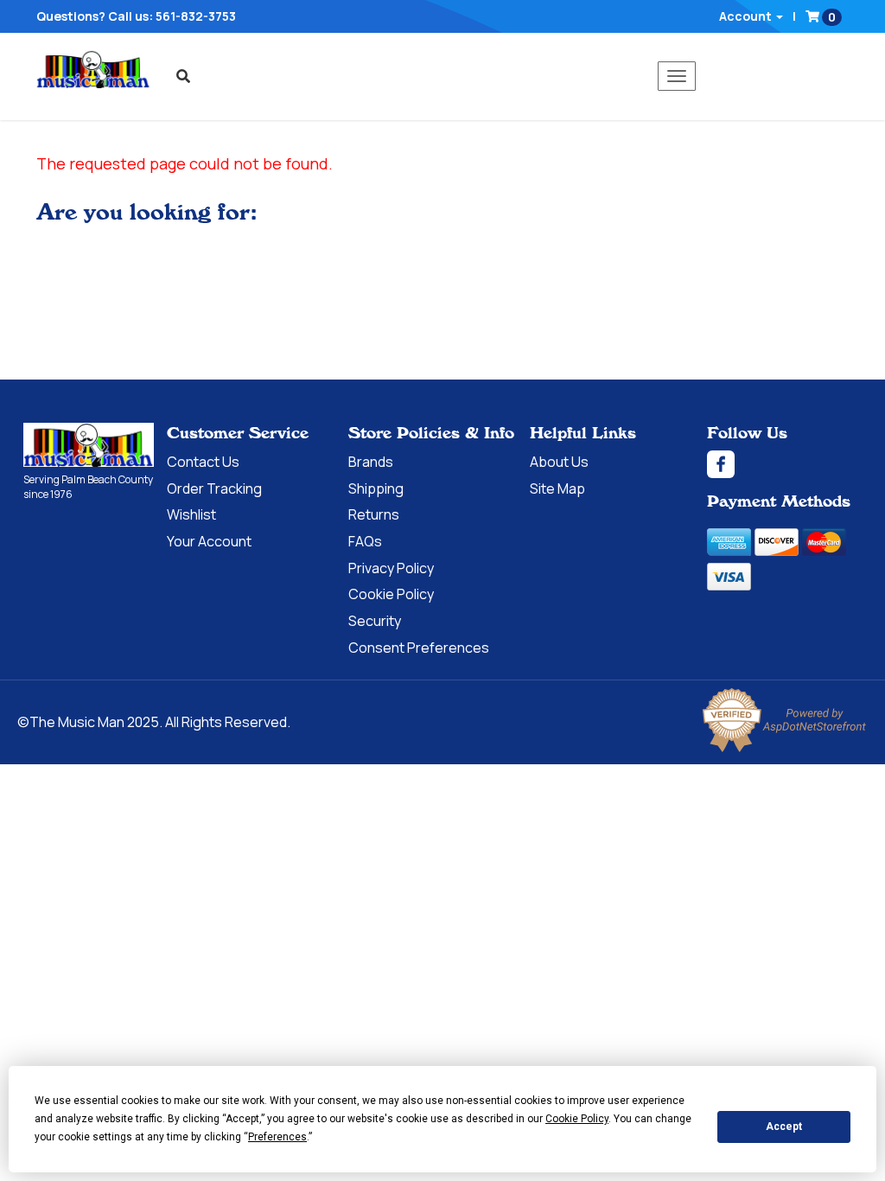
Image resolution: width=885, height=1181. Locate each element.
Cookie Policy (391, 593)
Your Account (209, 541)
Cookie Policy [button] (576, 1119)
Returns (373, 514)
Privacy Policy (391, 568)
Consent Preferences (418, 647)
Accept (784, 1126)
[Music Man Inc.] (88, 445)
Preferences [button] (277, 1137)
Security (374, 620)
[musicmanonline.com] (93, 69)
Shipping (376, 488)
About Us (559, 461)
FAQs (365, 541)
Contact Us (203, 461)
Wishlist (191, 514)
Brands (370, 461)
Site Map (557, 488)
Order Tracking (214, 488)
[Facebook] (784, 464)
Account (746, 16)
